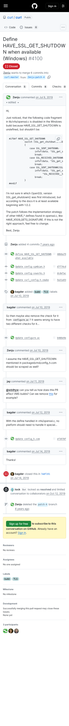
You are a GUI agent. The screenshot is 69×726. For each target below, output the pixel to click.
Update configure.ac (27, 338)
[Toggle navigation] (5, 6)
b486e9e (61, 338)
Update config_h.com (27, 439)
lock (17, 489)
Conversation (17, 86)
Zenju (6, 72)
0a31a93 (61, 280)
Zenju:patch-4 (36, 77)
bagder (19, 291)
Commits (40, 86)
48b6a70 (61, 254)
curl (10, 17)
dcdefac (61, 273)
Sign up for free (18, 523)
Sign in (22, 532)
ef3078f (61, 439)
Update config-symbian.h (30, 266)
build (37, 291)
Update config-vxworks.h (30, 273)
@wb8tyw (12, 389)
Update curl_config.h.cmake (32, 280)
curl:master (11, 77)
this (51, 393)
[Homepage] (35, 6)
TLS (46, 291)
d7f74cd (61, 266)
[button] (14, 102)
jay (8, 381)
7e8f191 (45, 474)
